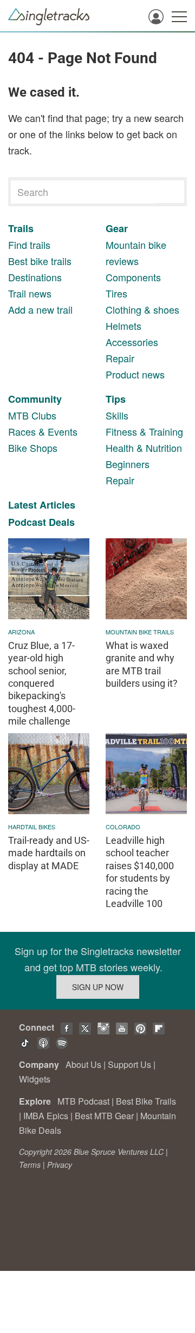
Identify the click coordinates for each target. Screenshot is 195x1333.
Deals (62, 522)
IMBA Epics (45, 1115)
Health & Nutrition (144, 448)
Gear (117, 228)
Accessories (132, 342)
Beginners (128, 464)
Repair (120, 358)
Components (133, 277)
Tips (116, 399)
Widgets (34, 1079)
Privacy (59, 1164)
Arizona (21, 631)
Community (35, 399)
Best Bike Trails (146, 1101)
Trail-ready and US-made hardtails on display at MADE (48, 853)
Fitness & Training (144, 431)
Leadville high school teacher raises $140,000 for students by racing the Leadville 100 (140, 872)
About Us (83, 1064)
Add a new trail (40, 309)
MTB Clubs (32, 415)
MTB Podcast (83, 1101)
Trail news (29, 293)
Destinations (35, 277)
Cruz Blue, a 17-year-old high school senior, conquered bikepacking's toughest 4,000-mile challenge (41, 683)
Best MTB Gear (104, 1115)
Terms (30, 1164)
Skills (117, 415)
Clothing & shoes (142, 309)
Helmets (123, 326)
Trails (21, 228)
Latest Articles (41, 505)
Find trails (29, 245)
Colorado (123, 826)
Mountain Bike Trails (140, 631)
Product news (135, 374)
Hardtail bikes (31, 826)
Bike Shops (32, 448)
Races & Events (42, 431)
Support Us (129, 1064)
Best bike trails (40, 261)
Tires (116, 293)
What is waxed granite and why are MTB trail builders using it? (142, 664)
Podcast (27, 522)
